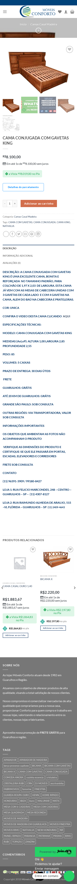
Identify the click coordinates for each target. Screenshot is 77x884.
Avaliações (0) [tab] (12, 262)
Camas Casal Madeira (43, 24)
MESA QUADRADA (14, 812)
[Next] (74, 594)
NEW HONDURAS (47, 830)
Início (23, 24)
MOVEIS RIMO (11, 830)
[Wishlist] (60, 12)
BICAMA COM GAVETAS (57, 765)
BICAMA (36, 765)
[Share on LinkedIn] (38, 234)
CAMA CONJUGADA (44, 222)
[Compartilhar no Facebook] (12, 234)
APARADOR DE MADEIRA (33, 759)
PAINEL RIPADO (12, 835)
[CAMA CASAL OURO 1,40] (20, 563)
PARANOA (29, 835)
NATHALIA (8, 226)
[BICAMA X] (57, 559)
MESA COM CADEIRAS (45, 806)
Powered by (48, 852)
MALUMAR (43, 800)
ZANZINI (30, 841)
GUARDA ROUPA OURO (16, 795)
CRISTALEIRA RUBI (14, 783)
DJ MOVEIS (41, 783)
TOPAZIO (17, 841)
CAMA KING (63, 222)
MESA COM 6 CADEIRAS (17, 806)
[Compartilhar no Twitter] (19, 234)
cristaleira (52, 777)
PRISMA (57, 835)
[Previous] (2, 594)
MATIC (56, 800)
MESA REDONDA (36, 812)
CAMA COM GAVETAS (20, 222)
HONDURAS (10, 800)
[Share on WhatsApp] (6, 234)
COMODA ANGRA (13, 777)
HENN (35, 795)
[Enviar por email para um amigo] (25, 234)
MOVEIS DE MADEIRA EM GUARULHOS (25, 824)
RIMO (68, 835)
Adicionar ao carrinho (38, 203)
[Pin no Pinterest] (32, 234)
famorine (26, 789)
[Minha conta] (66, 12)
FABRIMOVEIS (11, 789)
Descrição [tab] (9, 248)
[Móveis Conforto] (37, 12)
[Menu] (5, 11)
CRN (29, 783)
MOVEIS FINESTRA (60, 824)
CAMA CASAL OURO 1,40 (17, 586)
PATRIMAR (44, 835)
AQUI (66, 316)
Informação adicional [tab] (18, 255)
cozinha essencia (35, 777)
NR (61, 830)
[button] (69, 876)
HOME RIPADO (50, 795)
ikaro (31, 800)
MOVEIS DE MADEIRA (16, 818)
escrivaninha (57, 783)
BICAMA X (46, 579)
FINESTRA (40, 789)
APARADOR (10, 759)
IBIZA (23, 800)
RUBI (6, 841)
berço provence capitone (16, 765)
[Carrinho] (72, 12)
